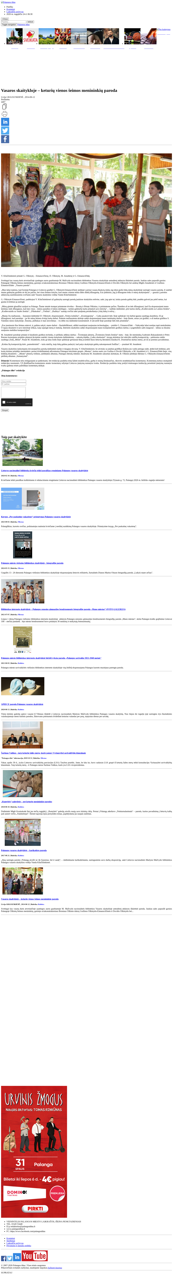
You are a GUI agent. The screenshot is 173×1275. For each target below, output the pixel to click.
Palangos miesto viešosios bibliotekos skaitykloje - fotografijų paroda (32, 563)
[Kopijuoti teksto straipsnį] (4, 109)
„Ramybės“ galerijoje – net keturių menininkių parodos (26, 801)
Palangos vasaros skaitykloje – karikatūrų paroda (24, 850)
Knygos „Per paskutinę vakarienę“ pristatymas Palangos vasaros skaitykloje (36, 517)
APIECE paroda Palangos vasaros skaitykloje (22, 704)
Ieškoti (30, 22)
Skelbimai (10, 1241)
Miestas (21, 476)
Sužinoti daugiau (55, 1268)
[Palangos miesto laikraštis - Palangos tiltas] (8, 2)
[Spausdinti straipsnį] (4, 116)
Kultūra (21, 663)
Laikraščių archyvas (15, 12)
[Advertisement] (86, 68)
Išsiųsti (5, 410)
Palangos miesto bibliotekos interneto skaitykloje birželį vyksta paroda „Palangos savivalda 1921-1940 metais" (51, 658)
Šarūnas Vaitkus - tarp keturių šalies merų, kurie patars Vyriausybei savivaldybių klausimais (43, 753)
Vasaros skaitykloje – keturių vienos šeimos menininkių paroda (30, 899)
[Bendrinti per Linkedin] (5, 125)
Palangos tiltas (23, 24)
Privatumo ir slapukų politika (18, 1245)
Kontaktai (10, 9)
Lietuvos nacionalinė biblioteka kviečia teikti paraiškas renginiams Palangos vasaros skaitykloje (44, 470)
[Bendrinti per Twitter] (5, 134)
